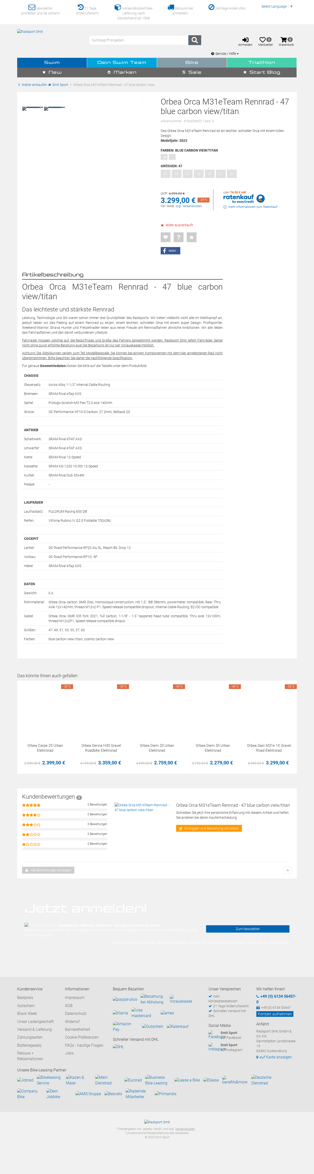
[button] (170, 250)
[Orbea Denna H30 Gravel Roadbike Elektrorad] (101, 708)
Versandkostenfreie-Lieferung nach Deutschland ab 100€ (135, 13)
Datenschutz (76, 1013)
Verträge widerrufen (230, 8)
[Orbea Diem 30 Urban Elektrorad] (212, 708)
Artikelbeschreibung (53, 275)
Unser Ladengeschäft (35, 1021)
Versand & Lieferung (34, 1029)
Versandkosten (185, 1129)
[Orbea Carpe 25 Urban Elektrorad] (45, 708)
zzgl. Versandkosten (189, 206)
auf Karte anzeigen (276, 1057)
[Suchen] (194, 40)
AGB (69, 1005)
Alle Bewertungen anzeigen (50, 870)
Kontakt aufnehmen (275, 1014)
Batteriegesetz (29, 1045)
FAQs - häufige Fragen (84, 1045)
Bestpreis (25, 997)
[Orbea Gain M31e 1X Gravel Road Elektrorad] (268, 708)
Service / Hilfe (226, 54)
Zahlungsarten (29, 1037)
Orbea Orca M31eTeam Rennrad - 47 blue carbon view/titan (233, 805)
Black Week (27, 1013)
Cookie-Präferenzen (82, 1037)
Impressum (74, 997)
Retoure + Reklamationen (30, 1056)
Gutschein (26, 1005)
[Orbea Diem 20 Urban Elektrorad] (157, 708)
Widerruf (72, 1021)
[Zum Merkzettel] (165, 237)
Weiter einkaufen (34, 85)
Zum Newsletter (248, 929)
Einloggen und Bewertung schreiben (211, 828)
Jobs (69, 1053)
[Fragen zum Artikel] (178, 237)
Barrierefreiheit (77, 1029)
